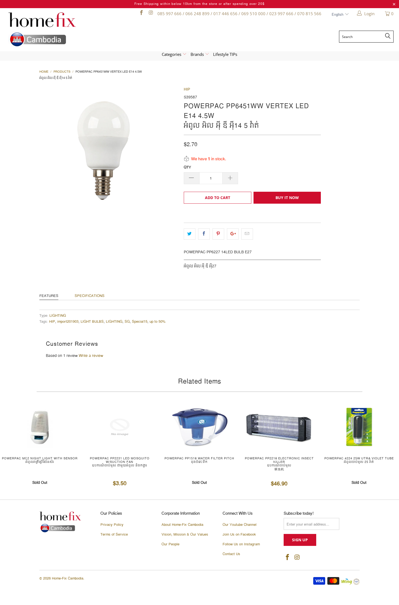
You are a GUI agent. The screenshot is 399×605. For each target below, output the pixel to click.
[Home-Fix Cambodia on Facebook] (141, 13)
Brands (198, 54)
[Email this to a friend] (247, 234)
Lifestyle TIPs (225, 54)
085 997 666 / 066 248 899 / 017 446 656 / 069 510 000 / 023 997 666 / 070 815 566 (239, 13)
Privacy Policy (111, 524)
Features (48, 296)
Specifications (89, 296)
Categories (172, 54)
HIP (187, 89)
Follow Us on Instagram (241, 544)
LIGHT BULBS (92, 322)
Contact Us (231, 554)
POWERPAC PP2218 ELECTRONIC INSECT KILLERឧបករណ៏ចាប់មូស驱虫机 (279, 427)
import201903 (67, 322)
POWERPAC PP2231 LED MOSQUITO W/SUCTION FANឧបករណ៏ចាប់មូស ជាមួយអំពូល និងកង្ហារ (119, 427)
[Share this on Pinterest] (218, 234)
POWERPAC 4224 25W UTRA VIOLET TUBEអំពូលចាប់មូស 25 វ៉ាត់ (359, 427)
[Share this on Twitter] (189, 234)
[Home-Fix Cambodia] (55, 29)
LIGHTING (57, 316)
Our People (170, 544)
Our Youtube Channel (239, 524)
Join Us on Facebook (239, 534)
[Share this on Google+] (233, 234)
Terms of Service (114, 534)
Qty (187, 167)
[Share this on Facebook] (204, 234)
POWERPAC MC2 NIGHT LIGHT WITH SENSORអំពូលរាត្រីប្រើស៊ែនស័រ (39, 427)
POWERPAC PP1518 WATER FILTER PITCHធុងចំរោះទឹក (199, 427)
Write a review (91, 355)
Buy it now (287, 197)
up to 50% (158, 322)
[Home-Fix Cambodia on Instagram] (150, 13)
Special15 (139, 322)
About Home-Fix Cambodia (182, 524)
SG (127, 322)
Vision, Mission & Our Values (185, 534)
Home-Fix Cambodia (67, 578)
